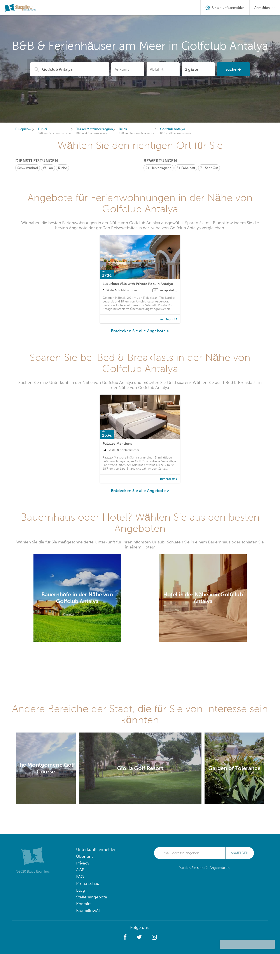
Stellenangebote (91, 897)
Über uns (84, 856)
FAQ (80, 876)
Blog (80, 890)
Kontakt (83, 903)
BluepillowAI (88, 910)
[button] (125, 937)
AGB (80, 869)
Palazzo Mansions (117, 443)
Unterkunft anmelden (96, 849)
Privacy (82, 863)
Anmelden (239, 853)
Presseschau (87, 883)
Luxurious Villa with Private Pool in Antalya (138, 284)
